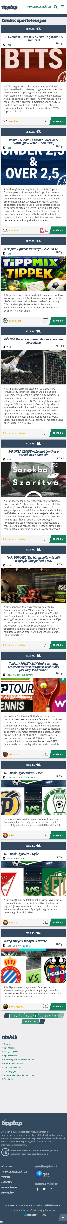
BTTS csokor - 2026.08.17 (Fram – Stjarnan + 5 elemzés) (33, 38)
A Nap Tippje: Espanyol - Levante (25, 941)
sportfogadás (10, 1047)
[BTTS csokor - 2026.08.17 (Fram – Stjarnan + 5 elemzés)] (33, 65)
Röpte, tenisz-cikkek (13, 1063)
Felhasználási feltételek (49, 1205)
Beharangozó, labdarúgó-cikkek (19, 1059)
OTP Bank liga (30, 777)
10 (55, 1015)
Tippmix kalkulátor (14, 1172)
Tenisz (10, 674)
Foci (9, 44)
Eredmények (9, 1187)
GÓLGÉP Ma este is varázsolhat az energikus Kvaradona (33, 340)
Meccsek (6, 1182)
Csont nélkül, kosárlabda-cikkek (19, 1075)
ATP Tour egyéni (24, 674)
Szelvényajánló (11, 1071)
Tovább (57, 121)
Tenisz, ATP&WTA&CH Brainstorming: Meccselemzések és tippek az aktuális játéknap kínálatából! (33, 666)
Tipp (61, 43)
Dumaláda (7, 1193)
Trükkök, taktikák (12, 1067)
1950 (34, 1021)
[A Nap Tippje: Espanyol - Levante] (33, 966)
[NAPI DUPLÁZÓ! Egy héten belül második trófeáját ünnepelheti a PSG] (33, 585)
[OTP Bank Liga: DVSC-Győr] (33, 878)
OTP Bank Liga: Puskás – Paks (23, 772)
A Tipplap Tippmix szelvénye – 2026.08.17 (30, 249)
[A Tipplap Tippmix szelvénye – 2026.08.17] (33, 273)
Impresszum (11, 1205)
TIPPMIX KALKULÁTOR (38, 7)
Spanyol (17, 945)
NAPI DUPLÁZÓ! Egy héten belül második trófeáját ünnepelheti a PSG (33, 558)
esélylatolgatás (11, 1051)
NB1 (23, 858)
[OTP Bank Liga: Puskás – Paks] (33, 797)
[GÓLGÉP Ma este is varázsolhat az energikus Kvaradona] (33, 367)
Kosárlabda (13, 858)
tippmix (7, 1043)
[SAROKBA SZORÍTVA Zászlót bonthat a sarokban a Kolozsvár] (33, 479)
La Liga (27, 945)
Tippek (5, 1177)
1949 (26, 1021)
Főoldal (6, 1166)
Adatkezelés (27, 1205)
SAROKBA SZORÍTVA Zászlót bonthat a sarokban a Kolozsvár (33, 452)
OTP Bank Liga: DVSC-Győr (21, 853)
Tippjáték (8, 1079)
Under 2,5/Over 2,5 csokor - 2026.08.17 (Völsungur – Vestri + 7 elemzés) (33, 141)
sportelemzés (10, 1055)
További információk (37, 1153)
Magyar (17, 777)
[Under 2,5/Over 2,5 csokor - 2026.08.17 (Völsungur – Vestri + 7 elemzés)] (33, 168)
